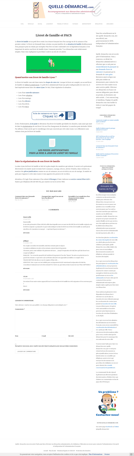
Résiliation (98, 24)
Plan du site (52, 451)
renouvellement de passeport (106, 67)
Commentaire (20, 309)
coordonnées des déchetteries (105, 327)
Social (40, 24)
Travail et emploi (62, 24)
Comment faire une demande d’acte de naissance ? (107, 146)
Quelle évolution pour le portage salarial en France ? (105, 129)
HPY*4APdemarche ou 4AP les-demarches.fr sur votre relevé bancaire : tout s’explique (105, 138)
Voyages (75, 24)
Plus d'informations (95, 454)
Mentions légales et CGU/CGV (66, 451)
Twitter (116, 426)
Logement (49, 24)
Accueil (46, 451)
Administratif (86, 24)
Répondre (26, 233)
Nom (16, 336)
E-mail (44, 336)
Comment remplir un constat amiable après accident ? (107, 120)
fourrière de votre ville (109, 304)
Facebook (109, 426)
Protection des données (83, 451)
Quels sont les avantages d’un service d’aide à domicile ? (107, 154)
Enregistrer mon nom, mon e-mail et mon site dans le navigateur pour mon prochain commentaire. (46, 346)
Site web (71, 336)
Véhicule (31, 24)
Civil (22, 24)
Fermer (107, 454)
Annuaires (110, 24)
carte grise (108, 74)
